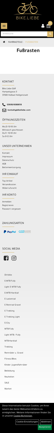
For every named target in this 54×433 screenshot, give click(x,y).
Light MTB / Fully (12, 335)
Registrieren (8, 205)
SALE (6, 383)
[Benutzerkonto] (43, 26)
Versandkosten (9, 185)
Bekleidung (9, 371)
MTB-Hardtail (10, 341)
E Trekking (9, 311)
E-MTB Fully (9, 281)
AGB (4, 164)
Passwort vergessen (11, 209)
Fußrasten (31, 42)
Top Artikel (7, 181)
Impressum (7, 157)
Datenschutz (8, 160)
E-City (7, 323)
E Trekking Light (12, 317)
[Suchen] (50, 34)
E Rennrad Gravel (12, 305)
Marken (8, 389)
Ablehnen (46, 422)
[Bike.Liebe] (27, 10)
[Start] (4, 42)
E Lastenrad (10, 299)
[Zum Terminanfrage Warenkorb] (48, 27)
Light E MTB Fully (12, 287)
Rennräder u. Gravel (13, 353)
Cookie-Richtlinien (23, 416)
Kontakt (6, 153)
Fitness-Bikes (10, 359)
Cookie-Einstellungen (27, 422)
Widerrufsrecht (9, 188)
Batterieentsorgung (11, 168)
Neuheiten (9, 377)
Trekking (8, 347)
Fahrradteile (15, 42)
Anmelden (6, 202)
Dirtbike (8, 275)
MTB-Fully (9, 329)
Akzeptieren (45, 427)
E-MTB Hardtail (11, 293)
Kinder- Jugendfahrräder (15, 365)
